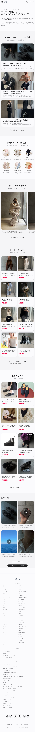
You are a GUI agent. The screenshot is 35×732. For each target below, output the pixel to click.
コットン (5, 636)
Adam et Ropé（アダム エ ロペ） (10, 661)
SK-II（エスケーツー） (8, 699)
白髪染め (21, 624)
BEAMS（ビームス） (7, 692)
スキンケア (21, 619)
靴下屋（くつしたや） (7, 705)
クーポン (21, 588)
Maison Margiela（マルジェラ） (10, 672)
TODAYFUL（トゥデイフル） (9, 690)
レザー (4, 640)
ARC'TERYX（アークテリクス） (9, 655)
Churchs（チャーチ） (7, 684)
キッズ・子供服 (22, 591)
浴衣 (4, 615)
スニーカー (21, 599)
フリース (21, 638)
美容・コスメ (5, 619)
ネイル (4, 623)
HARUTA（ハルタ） (7, 703)
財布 (4, 603)
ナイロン (21, 634)
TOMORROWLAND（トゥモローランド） (12, 688)
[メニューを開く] (2, 1)
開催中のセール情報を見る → (17, 363)
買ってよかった (6, 586)
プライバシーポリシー (18, 724)
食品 (4, 628)
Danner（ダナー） (7, 659)
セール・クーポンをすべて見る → (17, 361)
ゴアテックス (5, 634)
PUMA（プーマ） (6, 665)
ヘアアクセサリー (6, 605)
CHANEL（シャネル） (7, 674)
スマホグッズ (22, 609)
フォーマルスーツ (6, 597)
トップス (5, 595)
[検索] (27, 1)
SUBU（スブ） (6, 680)
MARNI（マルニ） (7, 670)
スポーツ (5, 617)
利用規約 (26, 724)
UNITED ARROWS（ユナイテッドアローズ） (12, 686)
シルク (4, 642)
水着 (4, 613)
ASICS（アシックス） (7, 657)
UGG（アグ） (6, 682)
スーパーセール (6, 590)
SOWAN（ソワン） (7, 694)
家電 (20, 630)
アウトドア (21, 615)
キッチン (5, 630)
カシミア (5, 638)
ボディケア (21, 623)
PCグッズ (5, 609)
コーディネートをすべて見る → (17, 237)
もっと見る (17, 562)
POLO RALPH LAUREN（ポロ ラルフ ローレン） (13, 676)
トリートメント (22, 626)
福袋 (20, 590)
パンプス (21, 601)
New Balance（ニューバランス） (10, 666)
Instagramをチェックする (17, 566)
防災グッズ (5, 632)
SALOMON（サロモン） (8, 668)
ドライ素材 (21, 642)
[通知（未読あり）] (29, 1)
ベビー (20, 593)
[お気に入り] (32, 1)
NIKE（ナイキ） (6, 663)
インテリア (5, 611)
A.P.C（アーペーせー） (8, 701)
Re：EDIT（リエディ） (8, 696)
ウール (20, 636)
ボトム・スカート (23, 597)
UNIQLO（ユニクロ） (7, 707)
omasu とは (9, 724)
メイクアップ (22, 621)
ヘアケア (5, 624)
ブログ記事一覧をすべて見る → (17, 130)
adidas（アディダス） (7, 653)
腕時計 (20, 605)
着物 (20, 613)
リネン (20, 640)
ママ (4, 593)
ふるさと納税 (22, 632)
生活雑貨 (21, 628)
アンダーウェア (6, 599)
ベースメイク (5, 621)
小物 (4, 607)
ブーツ (4, 601)
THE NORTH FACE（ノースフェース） (11, 651)
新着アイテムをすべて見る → (17, 487)
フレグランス (5, 626)
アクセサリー (22, 603)
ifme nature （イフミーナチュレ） (10, 698)
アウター (21, 595)
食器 (20, 611)
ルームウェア (22, 607)
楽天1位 (21, 586)
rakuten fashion (6, 591)
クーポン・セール (6, 588)
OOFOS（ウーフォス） (8, 678)
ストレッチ (5, 644)
